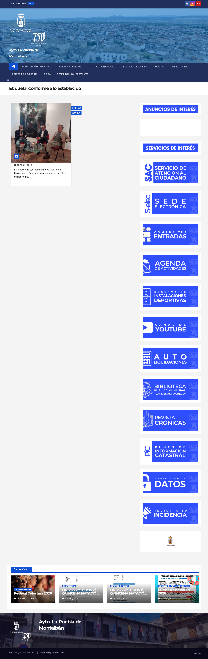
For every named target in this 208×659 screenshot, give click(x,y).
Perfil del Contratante (72, 74)
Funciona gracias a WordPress (23, 652)
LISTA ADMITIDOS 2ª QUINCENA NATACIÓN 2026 (80, 593)
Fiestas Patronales (103, 66)
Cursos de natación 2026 (174, 591)
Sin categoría (69, 586)
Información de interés (179, 586)
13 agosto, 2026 (25, 598)
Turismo (159, 66)
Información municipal (37, 66)
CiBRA (47, 74)
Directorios (180, 66)
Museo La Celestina (24, 74)
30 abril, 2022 (24, 165)
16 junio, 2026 (120, 598)
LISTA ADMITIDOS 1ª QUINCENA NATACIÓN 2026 (128, 593)
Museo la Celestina (76, 113)
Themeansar (60, 652)
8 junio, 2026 (168, 598)
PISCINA (125, 586)
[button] (8, 80)
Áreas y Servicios (70, 66)
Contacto (197, 653)
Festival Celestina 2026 (33, 593)
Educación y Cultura (76, 108)
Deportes (115, 586)
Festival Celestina (135, 66)
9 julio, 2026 (72, 598)
